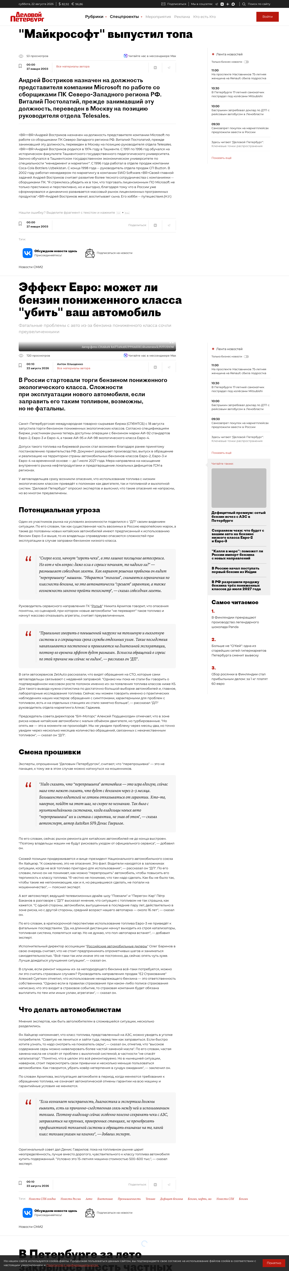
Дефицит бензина (171, 1199)
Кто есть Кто (204, 17)
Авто (89, 1199)
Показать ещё (222, 158)
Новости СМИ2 (31, 267)
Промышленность (129, 1199)
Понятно (274, 1263)
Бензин (243, 1199)
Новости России (71, 1199)
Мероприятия (158, 17)
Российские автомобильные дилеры (117, 946)
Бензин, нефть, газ (200, 1199)
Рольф (97, 606)
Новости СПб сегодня (42, 1199)
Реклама (182, 17)
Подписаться (176, 4)
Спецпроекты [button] (125, 16)
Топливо (150, 1199)
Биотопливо (105, 1199)
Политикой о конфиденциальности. (72, 1265)
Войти (267, 17)
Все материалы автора (72, 66)
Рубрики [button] (95, 16)
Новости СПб (225, 1199)
